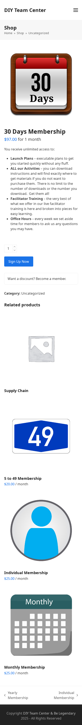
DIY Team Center (25, 9)
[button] (75, 10)
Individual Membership (57, 695)
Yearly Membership (16, 695)
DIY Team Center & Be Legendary (49, 713)
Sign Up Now (18, 261)
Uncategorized (33, 293)
